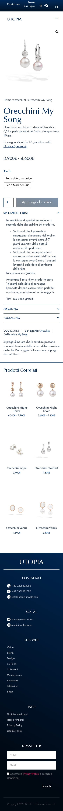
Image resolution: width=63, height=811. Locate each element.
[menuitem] (43, 6)
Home (7, 100)
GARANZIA (11, 309)
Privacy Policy (14, 725)
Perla (7, 171)
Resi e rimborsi (15, 719)
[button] (56, 18)
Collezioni (12, 669)
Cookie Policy (14, 730)
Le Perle (11, 663)
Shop (10, 691)
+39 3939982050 (21, 591)
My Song (22, 334)
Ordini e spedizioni (17, 714)
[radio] (18, 178)
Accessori (12, 680)
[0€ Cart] (56, 6)
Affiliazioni (12, 686)
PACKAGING (12, 317)
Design (11, 658)
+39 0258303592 (21, 585)
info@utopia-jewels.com (24, 596)
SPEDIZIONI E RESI (16, 213)
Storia (10, 652)
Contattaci (13, 4)
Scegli (16, 426)
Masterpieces (14, 675)
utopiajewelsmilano (22, 619)
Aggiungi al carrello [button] (16, 485)
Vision (10, 647)
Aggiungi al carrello (37, 202)
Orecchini (19, 100)
